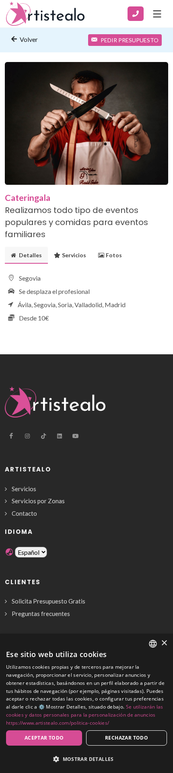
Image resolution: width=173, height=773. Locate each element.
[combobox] (153, 644)
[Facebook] (11, 436)
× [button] (164, 643)
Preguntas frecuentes (41, 613)
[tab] (26, 255)
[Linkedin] (59, 436)
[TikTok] (43, 436)
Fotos (114, 255)
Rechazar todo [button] (126, 737)
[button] (86, 759)
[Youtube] (75, 436)
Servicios (74, 255)
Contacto (24, 513)
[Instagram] (27, 436)
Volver (28, 39)
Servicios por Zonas (38, 500)
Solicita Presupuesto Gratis (48, 601)
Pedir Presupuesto (130, 40)
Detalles (30, 255)
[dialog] (86, 703)
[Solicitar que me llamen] (136, 13)
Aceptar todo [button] (44, 737)
